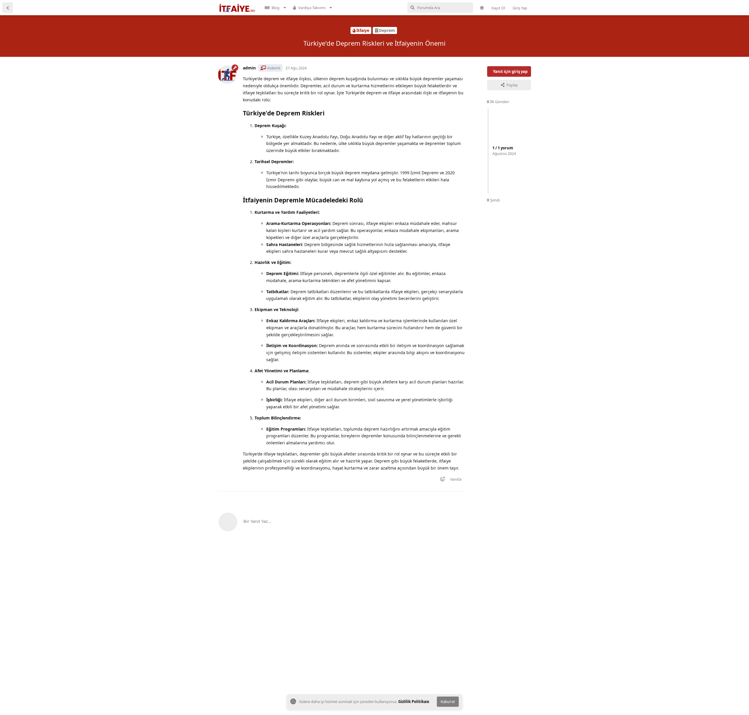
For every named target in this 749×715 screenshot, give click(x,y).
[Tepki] (441, 480)
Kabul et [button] (448, 701)
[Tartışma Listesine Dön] (7, 7)
